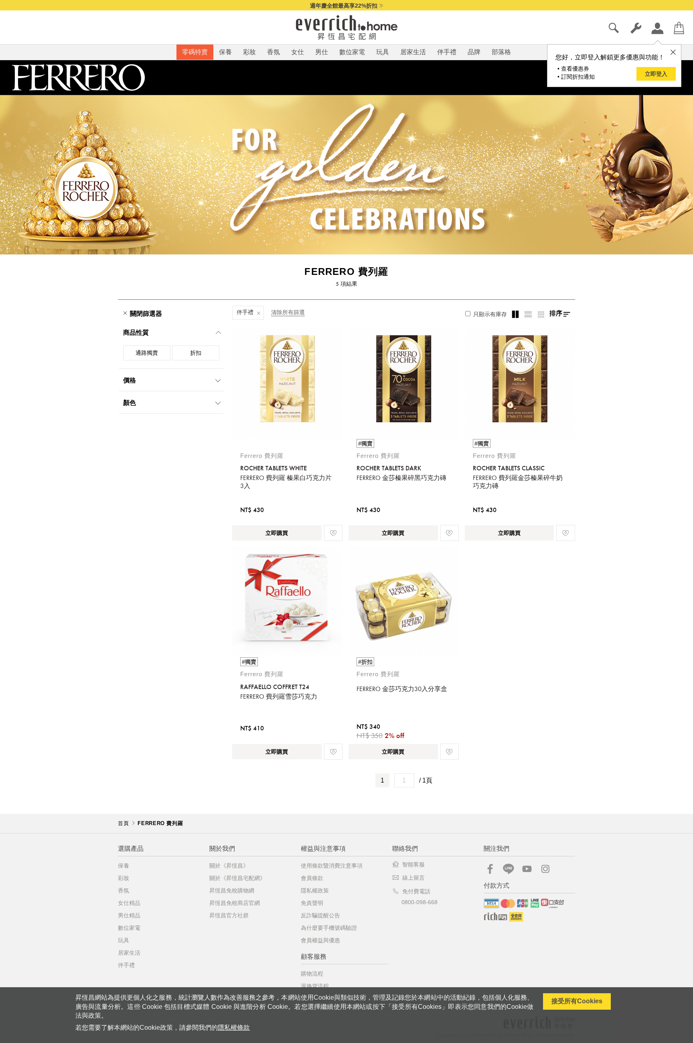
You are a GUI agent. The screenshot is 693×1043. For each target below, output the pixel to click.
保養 (225, 52)
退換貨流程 (315, 986)
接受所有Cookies (576, 1001)
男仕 (321, 52)
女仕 (297, 52)
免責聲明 (312, 903)
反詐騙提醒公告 (320, 915)
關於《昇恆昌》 (229, 865)
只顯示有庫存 (489, 314)
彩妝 (249, 52)
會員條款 (312, 878)
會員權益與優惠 (320, 940)
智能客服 (413, 864)
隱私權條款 (234, 1027)
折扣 (195, 353)
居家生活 (413, 52)
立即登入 (656, 74)
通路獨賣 (147, 353)
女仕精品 (129, 903)
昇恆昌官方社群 (229, 915)
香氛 (273, 52)
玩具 (382, 52)
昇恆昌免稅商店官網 (234, 903)
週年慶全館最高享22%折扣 (343, 5)
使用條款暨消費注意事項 (332, 865)
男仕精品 (129, 915)
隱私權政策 (315, 890)
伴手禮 (446, 52)
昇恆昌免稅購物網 (231, 890)
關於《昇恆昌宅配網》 (237, 878)
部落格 (501, 52)
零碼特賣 (195, 52)
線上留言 (413, 877)
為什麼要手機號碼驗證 (329, 928)
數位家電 (352, 52)
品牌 (474, 52)
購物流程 (312, 973)
